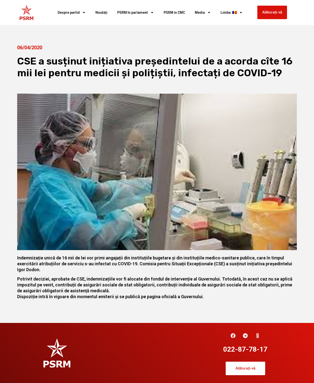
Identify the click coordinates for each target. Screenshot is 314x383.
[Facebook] (233, 336)
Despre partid (69, 12)
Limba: (226, 12)
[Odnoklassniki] (257, 336)
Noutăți (101, 12)
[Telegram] (245, 336)
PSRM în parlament (132, 12)
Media (200, 12)
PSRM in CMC (174, 12)
